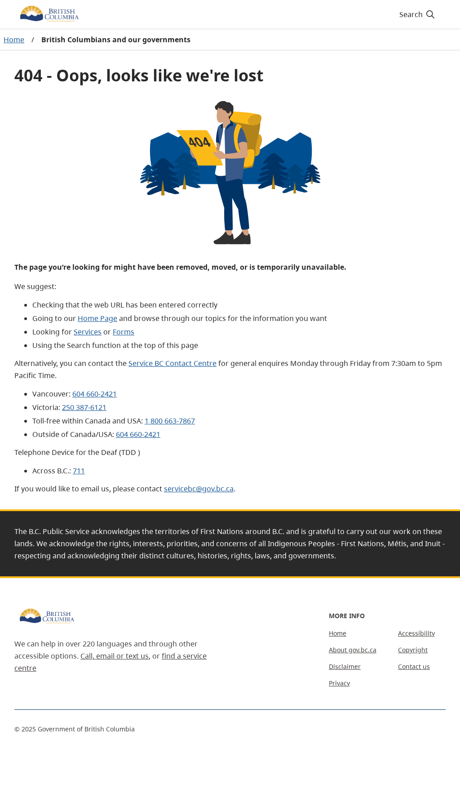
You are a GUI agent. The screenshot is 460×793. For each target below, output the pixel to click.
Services (88, 332)
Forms (123, 332)
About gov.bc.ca (352, 650)
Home (14, 40)
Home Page (97, 318)
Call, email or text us (114, 656)
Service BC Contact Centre (172, 363)
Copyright (413, 650)
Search (411, 14)
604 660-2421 (94, 394)
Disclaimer (345, 666)
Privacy (339, 683)
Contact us (414, 666)
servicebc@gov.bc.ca (199, 489)
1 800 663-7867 (170, 421)
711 (79, 471)
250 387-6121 (84, 407)
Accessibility (416, 633)
